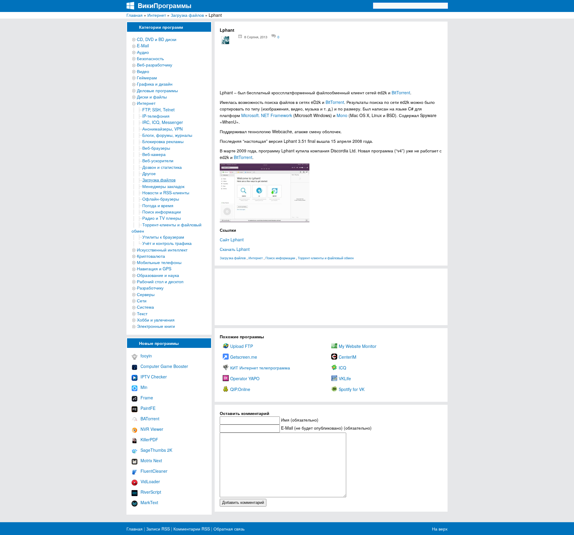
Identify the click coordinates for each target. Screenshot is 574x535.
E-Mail (143, 46)
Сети (141, 301)
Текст (142, 313)
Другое (149, 173)
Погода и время (157, 205)
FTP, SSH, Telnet (158, 110)
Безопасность (150, 58)
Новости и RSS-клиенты (165, 192)
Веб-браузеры (156, 148)
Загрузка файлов (187, 15)
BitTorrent (401, 93)
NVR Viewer (152, 429)
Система (145, 307)
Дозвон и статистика (162, 167)
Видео (143, 71)
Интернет (156, 15)
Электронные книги (156, 326)
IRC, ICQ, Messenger (162, 122)
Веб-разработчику (154, 65)
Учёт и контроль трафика (167, 243)
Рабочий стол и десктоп (160, 281)
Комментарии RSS (191, 529)
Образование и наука (158, 275)
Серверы (146, 294)
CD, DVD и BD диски (156, 39)
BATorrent (150, 419)
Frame (147, 398)
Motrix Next (151, 460)
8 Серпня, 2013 (255, 36)
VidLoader (150, 481)
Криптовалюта (151, 256)
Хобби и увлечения (156, 320)
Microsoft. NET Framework (266, 115)
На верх (440, 529)
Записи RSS (158, 529)
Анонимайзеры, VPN (162, 129)
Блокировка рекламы (163, 141)
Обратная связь (228, 529)
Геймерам (147, 78)
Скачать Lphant (235, 249)
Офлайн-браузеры (160, 199)
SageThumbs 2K (156, 450)
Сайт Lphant (232, 240)
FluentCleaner (154, 471)
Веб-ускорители (157, 160)
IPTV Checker (154, 377)
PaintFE (148, 408)
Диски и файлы (152, 97)
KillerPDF (149, 439)
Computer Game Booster (164, 366)
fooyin (146, 356)
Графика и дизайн (154, 84)
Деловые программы (157, 90)
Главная (134, 15)
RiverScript (151, 492)
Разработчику (150, 288)
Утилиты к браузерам (163, 237)
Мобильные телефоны (159, 262)
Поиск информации (161, 212)
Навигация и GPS (154, 269)
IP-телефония (156, 116)
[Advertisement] (331, 69)
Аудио (143, 52)
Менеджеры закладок (163, 186)
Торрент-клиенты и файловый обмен (326, 257)
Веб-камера (154, 154)
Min (144, 387)
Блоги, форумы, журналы (167, 135)
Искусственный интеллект (162, 250)
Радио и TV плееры (161, 218)
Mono (342, 115)
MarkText (149, 502)
